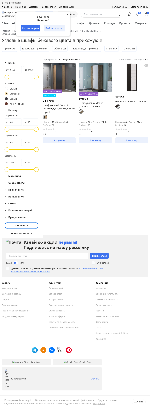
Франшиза (101, 338)
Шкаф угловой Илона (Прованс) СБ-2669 (91, 104)
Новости (100, 310)
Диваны (94, 23)
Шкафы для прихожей (34, 48)
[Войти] (129, 14)
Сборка (5, 299)
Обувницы (60, 48)
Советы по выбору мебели (62, 322)
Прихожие (9, 48)
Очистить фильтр (21, 233)
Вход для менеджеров (13, 316)
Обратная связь (10, 305)
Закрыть (138, 401)
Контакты (100, 327)
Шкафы (80, 23)
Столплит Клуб (56, 288)
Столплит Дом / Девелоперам (64, 327)
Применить (21, 225)
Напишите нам (119, 7)
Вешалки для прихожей (86, 48)
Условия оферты (57, 316)
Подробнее (99, 403)
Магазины (20, 7)
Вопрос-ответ (49, 7)
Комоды (109, 23)
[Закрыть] (67, 14)
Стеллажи (111, 48)
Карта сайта (102, 322)
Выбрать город (54, 28)
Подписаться (99, 255)
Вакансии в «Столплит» (107, 316)
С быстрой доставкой (16, 23)
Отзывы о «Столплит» (106, 299)
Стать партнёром (139, 7)
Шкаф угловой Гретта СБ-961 (131, 101)
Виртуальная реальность (61, 305)
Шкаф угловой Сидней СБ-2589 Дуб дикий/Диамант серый (59, 108)
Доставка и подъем (11, 293)
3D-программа (66, 7)
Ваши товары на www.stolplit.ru (112, 333)
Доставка (34, 7)
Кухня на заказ (9, 288)
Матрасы (141, 23)
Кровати (124, 23)
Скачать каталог (104, 305)
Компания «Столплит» (107, 293)
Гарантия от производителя (16, 310)
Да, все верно (30, 28)
